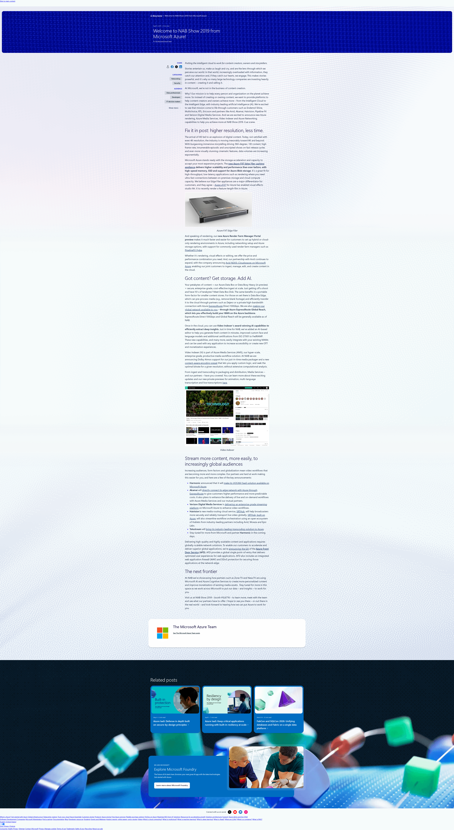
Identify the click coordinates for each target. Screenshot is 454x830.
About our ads (97, 829)
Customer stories (88, 817)
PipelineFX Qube (193, 250)
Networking (175, 79)
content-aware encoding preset (201, 363)
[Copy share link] (167, 66)
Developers (176, 97)
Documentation (58, 819)
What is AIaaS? (219, 819)
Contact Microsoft (31, 829)
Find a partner (47, 819)
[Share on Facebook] (172, 66)
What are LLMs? (231, 819)
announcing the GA (239, 548)
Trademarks (70, 829)
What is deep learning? (205, 819)
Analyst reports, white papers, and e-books (121, 819)
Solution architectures (214, 817)
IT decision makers (173, 102)
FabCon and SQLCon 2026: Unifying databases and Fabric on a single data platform (277, 725)
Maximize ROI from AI (165, 817)
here (225, 382)
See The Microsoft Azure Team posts (186, 633)
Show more (173, 108)
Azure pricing (106, 817)
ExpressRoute (216, 306)
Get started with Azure (19, 817)
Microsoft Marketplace (34, 819)
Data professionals (173, 93)
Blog (66, 819)
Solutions (177, 817)
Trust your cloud (64, 817)
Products (98, 817)
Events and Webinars (98, 819)
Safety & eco (80, 829)
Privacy (42, 829)
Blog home (157, 16)
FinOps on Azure (151, 817)
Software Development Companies (12, 819)
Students (87, 819)
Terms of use (61, 829)
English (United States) (8, 822)
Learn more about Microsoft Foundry (172, 785)
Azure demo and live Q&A (238, 817)
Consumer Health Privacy (9, 829)
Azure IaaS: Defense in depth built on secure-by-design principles (171, 723)
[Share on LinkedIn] (180, 66)
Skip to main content (7, 1)
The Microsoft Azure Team (163, 41)
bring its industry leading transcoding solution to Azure (235, 529)
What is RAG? (257, 819)
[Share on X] (176, 66)
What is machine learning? (186, 819)
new (230, 163)
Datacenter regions (50, 817)
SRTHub (240, 511)
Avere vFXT (220, 185)
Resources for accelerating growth (193, 817)
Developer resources (76, 819)
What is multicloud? (170, 819)
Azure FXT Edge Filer (244, 163)
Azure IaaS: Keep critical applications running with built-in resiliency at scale (226, 723)
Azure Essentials (75, 817)
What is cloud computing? (152, 819)
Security (177, 83)
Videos (140, 819)
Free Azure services (119, 817)
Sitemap (22, 829)
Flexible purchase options (135, 817)
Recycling (88, 829)
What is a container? (244, 819)
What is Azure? (5, 817)
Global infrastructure (35, 817)
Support (225, 817)
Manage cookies (50, 829)
